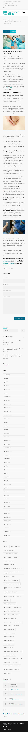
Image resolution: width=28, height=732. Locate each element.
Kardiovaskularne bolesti (10, 618)
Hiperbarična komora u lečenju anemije (13, 568)
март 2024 (6, 480)
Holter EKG (6, 600)
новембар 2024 (7, 451)
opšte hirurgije (6, 261)
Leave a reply (6, 265)
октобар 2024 (7, 455)
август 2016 (7, 528)
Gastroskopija (7, 557)
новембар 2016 (7, 520)
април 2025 (6, 433)
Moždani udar (7, 625)
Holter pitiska (7, 607)
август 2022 (7, 491)
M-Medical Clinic (9, 87)
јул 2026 (6, 378)
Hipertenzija (20, 596)
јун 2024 (6, 469)
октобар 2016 (7, 524)
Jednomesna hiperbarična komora (12, 611)
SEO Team (21, 723)
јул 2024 (6, 466)
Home (4, 20)
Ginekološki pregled (9, 561)
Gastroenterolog (15, 546)
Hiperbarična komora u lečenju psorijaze (11, 572)
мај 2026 (6, 385)
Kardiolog (6, 614)
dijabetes (5, 190)
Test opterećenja (8, 666)
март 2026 (6, 393)
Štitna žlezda (7, 673)
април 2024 (6, 477)
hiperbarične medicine (8, 263)
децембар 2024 (7, 447)
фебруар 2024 (7, 484)
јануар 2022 (7, 506)
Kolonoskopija (7, 622)
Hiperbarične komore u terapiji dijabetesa (11, 592)
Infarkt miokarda (18, 607)
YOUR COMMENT (6, 296)
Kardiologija (15, 614)
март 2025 (6, 436)
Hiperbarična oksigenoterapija (11, 580)
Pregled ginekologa (9, 636)
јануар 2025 (7, 444)
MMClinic (5, 268)
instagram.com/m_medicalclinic (16, 704)
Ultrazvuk (17, 666)
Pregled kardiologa (9, 640)
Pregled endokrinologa (10, 633)
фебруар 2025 (7, 440)
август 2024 (7, 462)
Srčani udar (15, 662)
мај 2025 (6, 429)
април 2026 (6, 389)
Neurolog (16, 625)
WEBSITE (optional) (7, 290)
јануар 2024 (7, 488)
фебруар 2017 (7, 509)
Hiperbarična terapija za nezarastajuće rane (13, 588)
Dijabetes (6, 546)
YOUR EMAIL (5, 284)
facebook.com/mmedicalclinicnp (16, 699)
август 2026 (7, 374)
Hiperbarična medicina (9, 576)
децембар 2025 (7, 404)
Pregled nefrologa (8, 644)
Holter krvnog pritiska (9, 603)
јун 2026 (6, 382)
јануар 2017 (7, 513)
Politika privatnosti (7, 729)
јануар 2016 (7, 535)
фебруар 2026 (7, 396)
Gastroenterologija (9, 550)
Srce (22, 658)
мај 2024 (6, 473)
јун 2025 (6, 426)
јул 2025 (6, 422)
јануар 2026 (7, 400)
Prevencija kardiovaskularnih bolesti (13, 651)
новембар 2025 (7, 407)
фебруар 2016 (7, 531)
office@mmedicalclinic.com (11, 5)
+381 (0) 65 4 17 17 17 (9, 3)
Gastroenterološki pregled (10, 553)
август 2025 (7, 418)
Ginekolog (16, 557)
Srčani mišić (7, 662)
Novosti (11, 268)
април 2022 (6, 495)
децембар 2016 (7, 517)
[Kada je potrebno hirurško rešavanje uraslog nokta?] (14, 42)
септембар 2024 (7, 458)
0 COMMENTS (13, 31)
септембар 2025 (7, 415)
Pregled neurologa (8, 647)
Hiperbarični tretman (9, 596)
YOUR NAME (5, 278)
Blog (9, 20)
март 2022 (6, 499)
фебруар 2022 (7, 502)
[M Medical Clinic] (13, 13)
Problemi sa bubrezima (9, 655)
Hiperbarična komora (9, 564)
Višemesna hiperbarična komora (11, 669)
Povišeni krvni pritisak (9, 629)
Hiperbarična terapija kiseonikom (11, 583)
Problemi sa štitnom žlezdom (11, 658)
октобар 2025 (7, 411)
